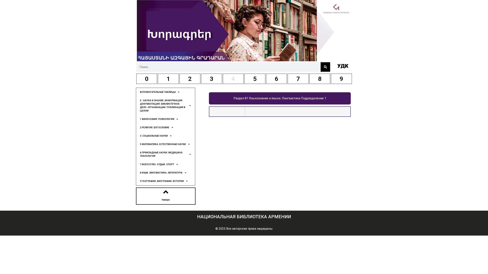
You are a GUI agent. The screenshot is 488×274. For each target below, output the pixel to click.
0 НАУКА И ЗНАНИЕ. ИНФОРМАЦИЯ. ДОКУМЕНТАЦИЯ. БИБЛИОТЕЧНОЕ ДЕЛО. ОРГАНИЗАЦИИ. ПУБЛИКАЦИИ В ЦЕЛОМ (162, 105)
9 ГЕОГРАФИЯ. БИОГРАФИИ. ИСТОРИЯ (162, 181)
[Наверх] (166, 192)
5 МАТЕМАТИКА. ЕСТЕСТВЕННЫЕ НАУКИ (163, 144)
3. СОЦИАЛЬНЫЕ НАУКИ (154, 136)
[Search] (325, 67)
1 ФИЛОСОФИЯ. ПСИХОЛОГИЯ (157, 119)
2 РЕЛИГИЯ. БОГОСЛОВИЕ (154, 127)
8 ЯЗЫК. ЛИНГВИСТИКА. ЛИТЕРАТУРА (161, 172)
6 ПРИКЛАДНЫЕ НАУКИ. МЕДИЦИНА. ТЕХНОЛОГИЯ (161, 154)
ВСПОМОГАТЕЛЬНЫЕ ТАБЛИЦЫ (158, 92)
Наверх (166, 199)
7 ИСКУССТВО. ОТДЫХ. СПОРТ (157, 164)
